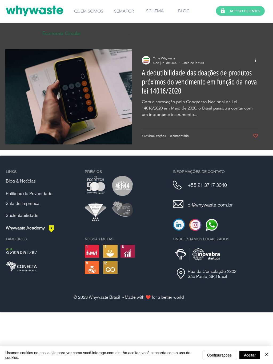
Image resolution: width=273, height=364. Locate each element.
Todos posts (18, 33)
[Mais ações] (257, 60)
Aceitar (250, 355)
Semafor (181, 33)
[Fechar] (266, 355)
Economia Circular (61, 33)
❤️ (149, 297)
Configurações (219, 355)
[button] (260, 34)
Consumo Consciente (139, 33)
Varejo (98, 33)
